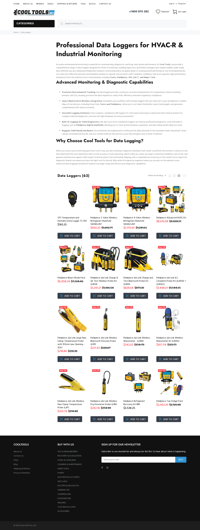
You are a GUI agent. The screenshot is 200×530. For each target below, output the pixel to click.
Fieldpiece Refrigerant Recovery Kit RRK (134, 402)
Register (182, 3)
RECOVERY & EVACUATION (69, 456)
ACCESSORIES (63, 511)
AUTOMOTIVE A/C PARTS (69, 477)
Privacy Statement (22, 473)
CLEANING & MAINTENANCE (70, 464)
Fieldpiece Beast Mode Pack (71, 278)
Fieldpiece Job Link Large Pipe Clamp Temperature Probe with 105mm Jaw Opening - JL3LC (72, 343)
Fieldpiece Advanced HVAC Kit (171, 218)
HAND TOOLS (63, 468)
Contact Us (18, 456)
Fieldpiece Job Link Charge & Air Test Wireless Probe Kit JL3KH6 (104, 281)
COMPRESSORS (64, 494)
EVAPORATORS (64, 498)
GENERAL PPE (64, 490)
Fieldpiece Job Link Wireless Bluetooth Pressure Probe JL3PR (103, 341)
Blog (16, 464)
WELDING (62, 502)
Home (16, 32)
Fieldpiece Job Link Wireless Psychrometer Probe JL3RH (103, 402)
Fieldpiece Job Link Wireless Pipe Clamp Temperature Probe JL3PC (71, 404)
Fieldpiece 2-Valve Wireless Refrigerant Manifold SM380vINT (103, 221)
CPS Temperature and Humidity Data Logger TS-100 (72, 219)
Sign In (172, 3)
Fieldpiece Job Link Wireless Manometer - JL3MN (136, 339)
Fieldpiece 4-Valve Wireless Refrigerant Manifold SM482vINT (136, 221)
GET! (180, 460)
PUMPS (61, 473)
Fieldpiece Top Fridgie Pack (169, 401)
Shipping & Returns (22, 468)
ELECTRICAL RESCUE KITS (68, 485)
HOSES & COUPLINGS (67, 460)
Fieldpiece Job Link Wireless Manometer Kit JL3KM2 (169, 339)
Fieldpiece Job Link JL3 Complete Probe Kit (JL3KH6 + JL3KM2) (171, 281)
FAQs (16, 460)
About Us (18, 451)
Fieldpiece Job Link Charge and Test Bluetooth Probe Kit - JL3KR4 (138, 281)
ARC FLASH (62, 481)
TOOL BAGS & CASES (67, 507)
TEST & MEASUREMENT (68, 451)
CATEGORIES (25, 23)
